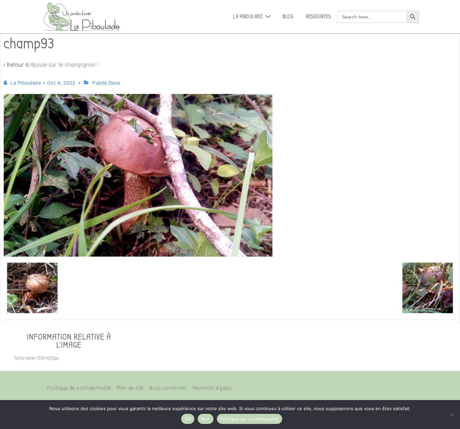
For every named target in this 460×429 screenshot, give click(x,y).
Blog (288, 16)
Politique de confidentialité (79, 388)
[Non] (451, 414)
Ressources (318, 16)
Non (205, 419)
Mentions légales (212, 388)
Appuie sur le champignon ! (64, 64)
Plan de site (130, 388)
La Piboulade (248, 16)
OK (188, 419)
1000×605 (45, 358)
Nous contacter (168, 388)
